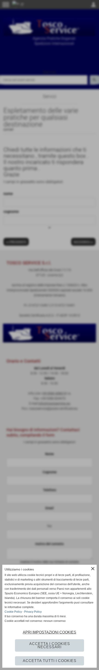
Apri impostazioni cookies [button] (49, 632)
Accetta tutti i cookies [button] (49, 661)
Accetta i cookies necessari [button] (49, 645)
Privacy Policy (33, 611)
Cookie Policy (13, 611)
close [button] (93, 568)
